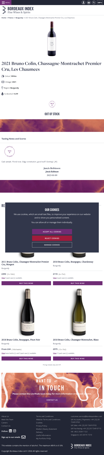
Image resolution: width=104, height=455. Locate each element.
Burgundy (19, 18)
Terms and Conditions (45, 416)
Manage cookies (52, 245)
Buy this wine (26, 283)
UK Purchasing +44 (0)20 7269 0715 (86, 428)
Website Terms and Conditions (48, 419)
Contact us (52, 400)
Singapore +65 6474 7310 (81, 435)
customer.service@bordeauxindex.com (86, 416)
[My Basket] (89, 3)
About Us (5, 416)
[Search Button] (94, 3)
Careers (5, 423)
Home (4, 18)
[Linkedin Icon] (10, 431)
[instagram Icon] (14, 431)
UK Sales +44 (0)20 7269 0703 (84, 425)
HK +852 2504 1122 (79, 432)
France (10, 18)
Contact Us (6, 426)
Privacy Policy (41, 426)
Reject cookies (52, 238)
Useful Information (43, 435)
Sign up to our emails (11, 437)
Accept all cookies (52, 232)
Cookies (39, 423)
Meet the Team (7, 419)
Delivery (39, 432)
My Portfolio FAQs (43, 438)
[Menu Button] (5, 2)
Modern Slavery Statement (46, 429)
